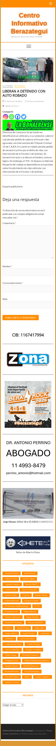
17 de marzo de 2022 (13, 101)
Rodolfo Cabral (11, 666)
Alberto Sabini (29, 578)
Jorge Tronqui (29, 633)
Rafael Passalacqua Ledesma (36, 660)
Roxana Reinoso (12, 671)
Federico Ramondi (12, 617)
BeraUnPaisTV (32, 584)
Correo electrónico (12, 283)
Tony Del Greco (12, 677)
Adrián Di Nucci (11, 573)
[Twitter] (23, 116)
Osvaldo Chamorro (30, 655)
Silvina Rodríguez (31, 671)
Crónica (26, 595)
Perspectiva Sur (12, 660)
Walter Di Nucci (12, 106)
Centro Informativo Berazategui (29, 23)
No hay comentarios (35, 101)
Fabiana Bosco (30, 611)
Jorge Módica (11, 633)
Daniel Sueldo (41, 595)
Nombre (7, 266)
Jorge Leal (39, 628)
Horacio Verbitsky (35, 622)
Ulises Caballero (42, 677)
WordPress (14, 734)
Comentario (9, 223)
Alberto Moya (11, 578)
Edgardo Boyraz (12, 600)
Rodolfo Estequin (30, 666)
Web (4, 299)
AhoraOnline (29, 573)
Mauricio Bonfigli (12, 649)
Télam (27, 677)
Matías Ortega (33, 644)
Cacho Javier (10, 589)
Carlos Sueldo (11, 595)
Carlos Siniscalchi (29, 589)
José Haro (45, 633)
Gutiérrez (7, 86)
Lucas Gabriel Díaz (13, 644)
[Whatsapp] (11, 116)
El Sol (37, 606)
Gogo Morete (32, 617)
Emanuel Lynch (11, 611)
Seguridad (19, 86)
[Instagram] (5, 116)
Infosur (8, 628)
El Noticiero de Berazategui (17, 606)
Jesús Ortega (23, 628)
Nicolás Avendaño (33, 649)
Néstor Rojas (10, 655)
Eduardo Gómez (31, 600)
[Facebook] (17, 116)
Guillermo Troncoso (13, 622)
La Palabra (9, 638)
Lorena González (27, 638)
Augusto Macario (12, 584)
